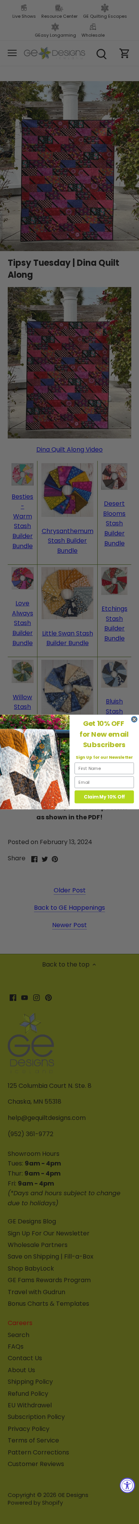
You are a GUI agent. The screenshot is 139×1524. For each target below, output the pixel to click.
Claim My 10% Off (104, 796)
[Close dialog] (134, 719)
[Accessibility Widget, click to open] (127, 1485)
